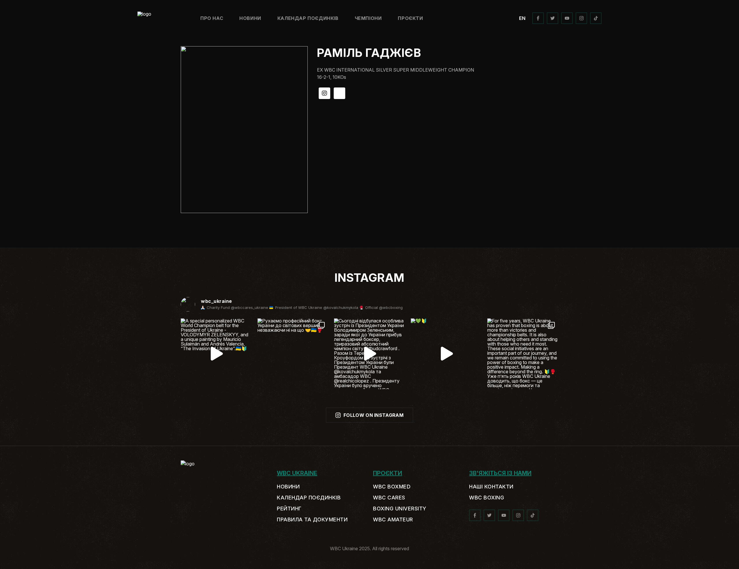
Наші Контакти (491, 486)
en (522, 18)
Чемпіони (368, 18)
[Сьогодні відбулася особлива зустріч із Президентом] (369, 353)
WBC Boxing (486, 497)
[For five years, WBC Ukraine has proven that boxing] (522, 353)
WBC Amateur (393, 519)
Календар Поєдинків (308, 18)
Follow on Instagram (374, 415)
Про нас (211, 18)
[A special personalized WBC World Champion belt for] (216, 353)
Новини (250, 18)
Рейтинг (289, 508)
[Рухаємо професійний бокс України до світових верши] (293, 353)
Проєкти (410, 18)
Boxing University (399, 508)
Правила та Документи (312, 519)
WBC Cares (389, 497)
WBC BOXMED (391, 486)
